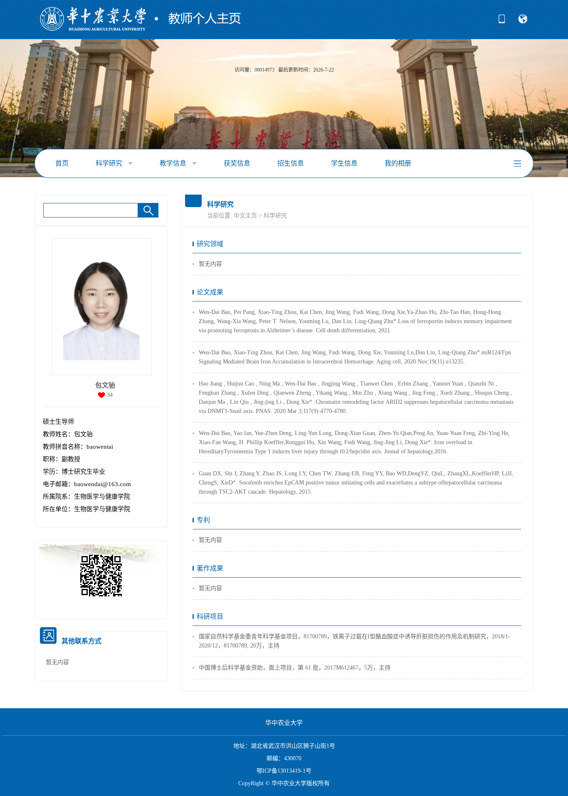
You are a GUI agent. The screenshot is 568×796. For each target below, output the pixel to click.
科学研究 (110, 163)
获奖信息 (237, 163)
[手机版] (501, 22)
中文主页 (245, 216)
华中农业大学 (284, 722)
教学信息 (174, 163)
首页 (62, 163)
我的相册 (398, 163)
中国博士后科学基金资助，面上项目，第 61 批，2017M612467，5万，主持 (294, 668)
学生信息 (344, 163)
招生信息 (290, 163)
